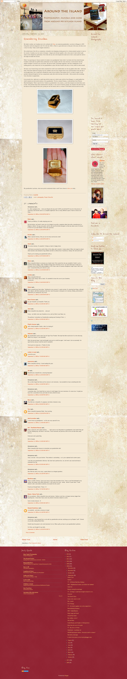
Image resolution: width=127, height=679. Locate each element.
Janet (29, 308)
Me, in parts (71, 601)
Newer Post (26, 539)
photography (40, 197)
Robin (29, 219)
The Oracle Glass (72, 596)
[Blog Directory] (25, 671)
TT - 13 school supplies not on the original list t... (80, 606)
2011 (68, 559)
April (69, 650)
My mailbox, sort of (72, 618)
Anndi (29, 244)
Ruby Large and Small (73, 613)
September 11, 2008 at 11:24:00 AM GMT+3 (39, 375)
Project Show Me (48, 197)
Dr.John (30, 234)
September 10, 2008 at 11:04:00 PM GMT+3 (39, 229)
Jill (28, 370)
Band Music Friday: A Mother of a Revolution (33, 572)
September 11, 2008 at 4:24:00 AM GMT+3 (38, 319)
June (69, 645)
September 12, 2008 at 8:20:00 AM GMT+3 (38, 464)
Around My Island (72, 615)
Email (93, 133)
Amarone (70, 594)
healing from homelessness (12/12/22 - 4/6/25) (34, 560)
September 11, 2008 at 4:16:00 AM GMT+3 (38, 304)
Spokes (69, 579)
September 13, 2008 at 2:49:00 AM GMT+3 (38, 503)
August (70, 640)
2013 (68, 554)
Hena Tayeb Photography (30, 554)
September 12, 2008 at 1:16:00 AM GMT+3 (38, 441)
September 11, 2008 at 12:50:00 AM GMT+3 (39, 294)
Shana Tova (71, 577)
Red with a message (73, 634)
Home (55, 539)
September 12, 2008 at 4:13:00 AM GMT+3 (38, 450)
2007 (68, 660)
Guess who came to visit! (74, 599)
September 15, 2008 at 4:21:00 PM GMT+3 (38, 512)
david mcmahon (32, 418)
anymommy (31, 361)
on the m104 (26, 579)
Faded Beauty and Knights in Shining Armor (78, 623)
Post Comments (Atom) (35, 543)
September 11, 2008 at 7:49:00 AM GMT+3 (38, 365)
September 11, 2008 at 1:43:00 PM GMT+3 (38, 384)
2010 (68, 561)
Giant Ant (70, 587)
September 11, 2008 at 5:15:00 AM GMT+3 (38, 328)
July (69, 642)
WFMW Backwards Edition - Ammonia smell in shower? (81, 632)
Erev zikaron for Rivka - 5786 (30, 576)
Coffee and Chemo (28, 575)
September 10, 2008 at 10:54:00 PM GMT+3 (39, 214)
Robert (29, 287)
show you (70, 188)
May (69, 647)
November (70, 570)
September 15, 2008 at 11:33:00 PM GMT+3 (39, 529)
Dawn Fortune (31, 299)
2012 (68, 556)
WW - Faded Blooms (73, 611)
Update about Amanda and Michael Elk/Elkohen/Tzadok (36, 585)
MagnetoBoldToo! (28, 562)
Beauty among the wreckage (75, 589)
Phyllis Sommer (32, 324)
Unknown (30, 333)
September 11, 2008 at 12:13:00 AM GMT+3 (39, 270)
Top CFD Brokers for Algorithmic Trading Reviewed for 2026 (37, 564)
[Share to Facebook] (29, 197)
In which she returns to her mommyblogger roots (80, 637)
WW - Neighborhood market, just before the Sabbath (81, 584)
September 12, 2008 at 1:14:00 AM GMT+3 (38, 422)
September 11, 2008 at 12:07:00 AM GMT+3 (39, 256)
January (70, 657)
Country (94, 140)
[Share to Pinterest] (31, 197)
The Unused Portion (28, 558)
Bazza (29, 400)
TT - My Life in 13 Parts (73, 627)
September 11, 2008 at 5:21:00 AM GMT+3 (38, 347)
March (69, 652)
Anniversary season (28, 589)
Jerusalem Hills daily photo (30, 592)
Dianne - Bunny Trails (33, 494)
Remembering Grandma (35, 38)
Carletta (30, 275)
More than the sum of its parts (75, 625)
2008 (68, 566)
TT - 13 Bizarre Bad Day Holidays (76, 582)
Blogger (66, 675)
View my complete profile (97, 183)
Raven (29, 261)
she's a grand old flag (28, 581)
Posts (94, 237)
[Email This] (24, 197)
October (70, 573)
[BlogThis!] (26, 197)
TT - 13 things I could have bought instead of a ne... (81, 591)
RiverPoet (30, 478)
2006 (68, 662)
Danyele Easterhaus (33, 508)
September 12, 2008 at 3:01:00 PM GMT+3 (38, 473)
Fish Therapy (71, 603)
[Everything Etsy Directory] (98, 302)
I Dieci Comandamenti (28, 593)
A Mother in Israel (28, 584)
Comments (96, 240)
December (70, 568)
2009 (68, 563)
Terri (29, 409)
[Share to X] (28, 197)
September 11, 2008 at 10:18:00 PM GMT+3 (39, 413)
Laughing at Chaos (28, 571)
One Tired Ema (27, 588)
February (70, 654)
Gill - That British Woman (34, 427)
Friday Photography (28, 555)
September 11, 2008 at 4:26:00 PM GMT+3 (38, 395)
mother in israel (32, 352)
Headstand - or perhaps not (74, 630)
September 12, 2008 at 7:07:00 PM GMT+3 (38, 489)
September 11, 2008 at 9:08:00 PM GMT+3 (38, 404)
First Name (95, 136)
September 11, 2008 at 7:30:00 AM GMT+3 (38, 356)
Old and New (71, 620)
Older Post (84, 539)
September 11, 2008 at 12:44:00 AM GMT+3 (39, 282)
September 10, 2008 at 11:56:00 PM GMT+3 (39, 239)
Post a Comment (30, 532)
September (71, 575)
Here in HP (26, 567)
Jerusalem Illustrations (28, 568)
